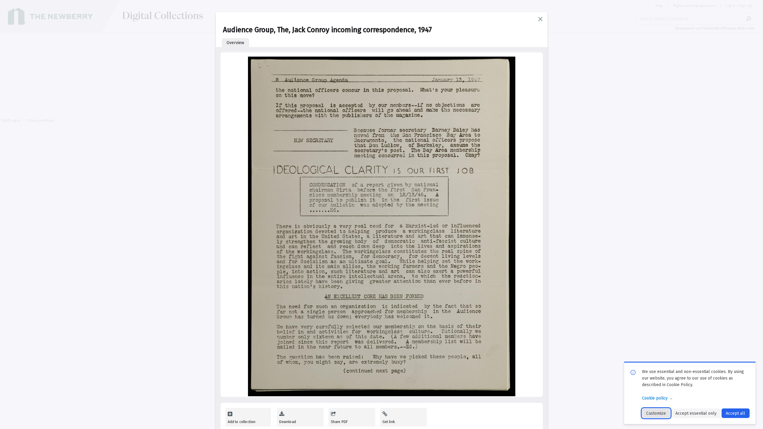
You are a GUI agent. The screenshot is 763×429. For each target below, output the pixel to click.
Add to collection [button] (242, 422)
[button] (540, 19)
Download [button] (287, 422)
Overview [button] (235, 42)
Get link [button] (388, 422)
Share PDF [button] (339, 422)
